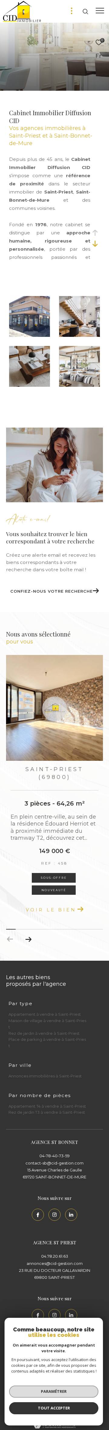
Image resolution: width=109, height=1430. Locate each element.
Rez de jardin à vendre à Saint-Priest (44, 1027)
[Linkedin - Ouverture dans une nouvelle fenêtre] (71, 1209)
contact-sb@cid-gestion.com (54, 1157)
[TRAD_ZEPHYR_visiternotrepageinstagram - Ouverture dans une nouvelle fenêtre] (54, 1209)
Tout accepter (54, 1408)
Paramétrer (54, 1391)
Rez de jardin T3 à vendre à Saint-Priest (46, 1106)
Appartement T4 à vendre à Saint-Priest (47, 1100)
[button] (28, 933)
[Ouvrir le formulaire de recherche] (85, 11)
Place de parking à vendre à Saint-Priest (47, 1037)
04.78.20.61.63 (54, 1250)
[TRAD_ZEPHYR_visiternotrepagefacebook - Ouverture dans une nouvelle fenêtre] (38, 1209)
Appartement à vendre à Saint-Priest (44, 1008)
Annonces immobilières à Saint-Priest (45, 1070)
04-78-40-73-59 (54, 1150)
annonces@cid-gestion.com (55, 1258)
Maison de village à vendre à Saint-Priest (47, 1018)
